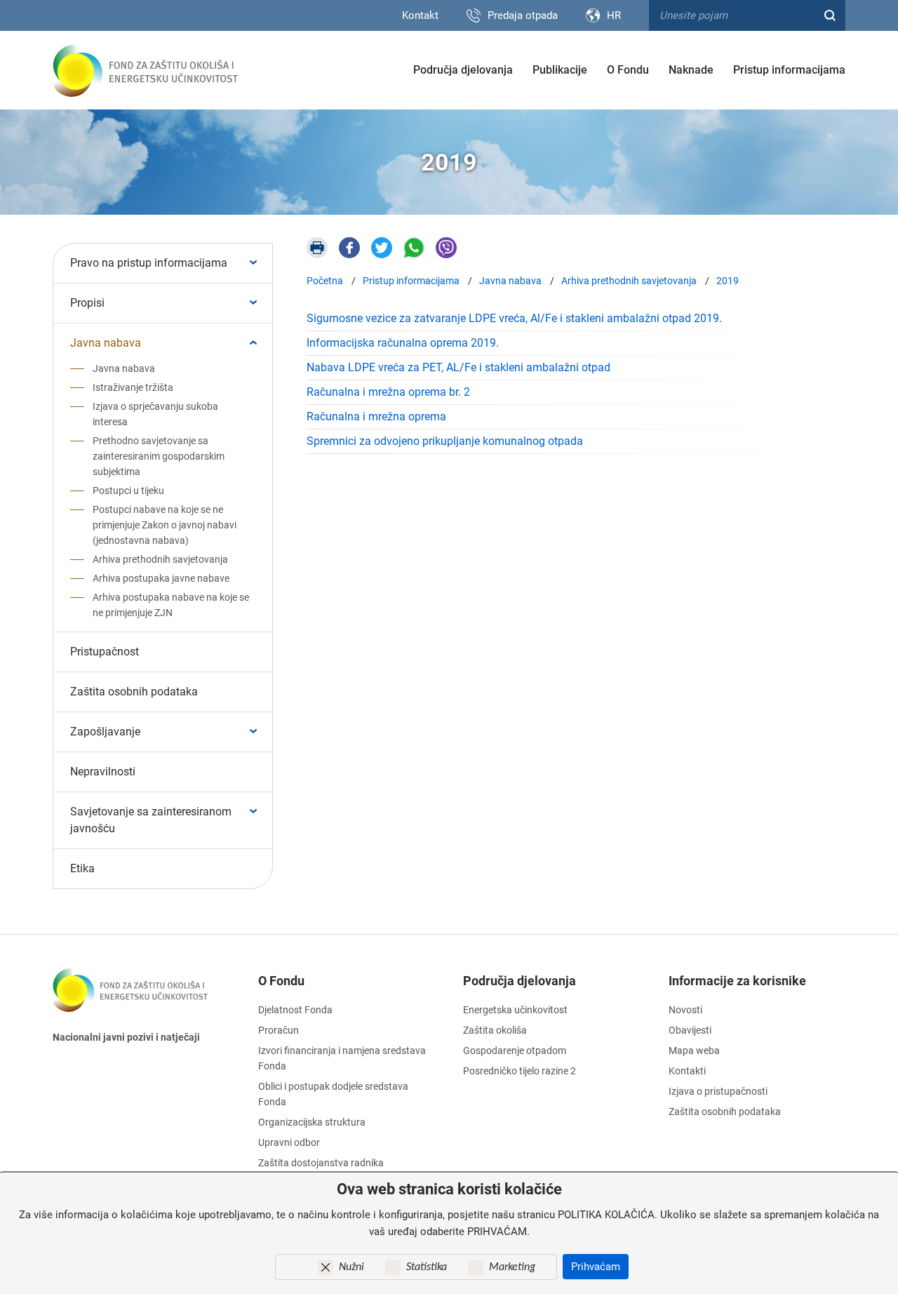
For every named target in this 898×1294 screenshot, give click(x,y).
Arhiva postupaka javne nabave (161, 578)
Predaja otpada (523, 15)
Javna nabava (105, 342)
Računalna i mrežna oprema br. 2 (388, 392)
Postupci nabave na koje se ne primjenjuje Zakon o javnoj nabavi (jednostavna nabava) (164, 525)
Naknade (691, 69)
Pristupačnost (104, 651)
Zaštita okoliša (495, 1030)
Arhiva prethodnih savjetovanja (160, 559)
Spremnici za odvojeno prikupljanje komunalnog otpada (445, 441)
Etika (82, 868)
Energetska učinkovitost (515, 1009)
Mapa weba (694, 1050)
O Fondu (628, 69)
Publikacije (559, 69)
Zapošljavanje (105, 731)
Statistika (426, 1267)
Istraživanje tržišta (133, 387)
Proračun (278, 1030)
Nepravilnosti (102, 771)
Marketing (512, 1267)
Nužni (351, 1267)
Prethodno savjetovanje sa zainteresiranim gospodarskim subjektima (158, 456)
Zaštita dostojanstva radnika (321, 1162)
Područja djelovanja (463, 69)
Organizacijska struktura (312, 1122)
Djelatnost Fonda (295, 1009)
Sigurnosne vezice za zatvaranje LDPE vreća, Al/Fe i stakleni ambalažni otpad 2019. (514, 318)
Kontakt (420, 15)
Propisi (87, 302)
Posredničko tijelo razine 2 (519, 1070)
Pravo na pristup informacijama (148, 262)
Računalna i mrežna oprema (376, 416)
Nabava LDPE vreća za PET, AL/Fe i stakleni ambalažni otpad (458, 367)
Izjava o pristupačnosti (718, 1091)
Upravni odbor (289, 1142)
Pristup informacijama (789, 69)
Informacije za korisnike (737, 980)
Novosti (685, 1009)
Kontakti (687, 1070)
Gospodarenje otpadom (514, 1050)
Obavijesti (690, 1030)
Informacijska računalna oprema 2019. (403, 342)
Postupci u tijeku (128, 490)
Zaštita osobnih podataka (134, 691)
